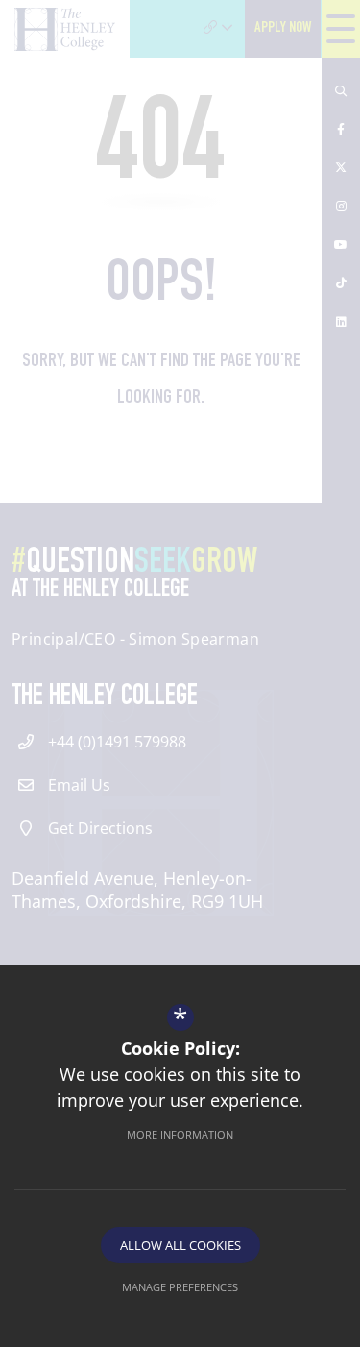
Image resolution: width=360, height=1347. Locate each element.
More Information (180, 1134)
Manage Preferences (180, 1287)
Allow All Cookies (180, 1245)
